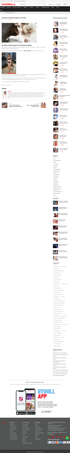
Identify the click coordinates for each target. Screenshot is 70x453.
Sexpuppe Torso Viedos (57, 188)
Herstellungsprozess (7, 85)
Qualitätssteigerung (57, 330)
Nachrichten (56, 172)
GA (15, 450)
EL (13, 450)
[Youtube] (52, 436)
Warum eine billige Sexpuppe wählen (59, 375)
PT (39, 450)
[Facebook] (60, 436)
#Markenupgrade (56, 268)
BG (6, 450)
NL (10, 450)
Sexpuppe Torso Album (57, 186)
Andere (55, 158)
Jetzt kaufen (24, 1)
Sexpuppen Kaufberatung (58, 191)
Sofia (11, 19)
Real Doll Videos (56, 177)
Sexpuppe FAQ (56, 184)
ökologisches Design (57, 345)
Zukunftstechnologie (57, 343)
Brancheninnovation (57, 283)
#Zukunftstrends (56, 277)
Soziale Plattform (56, 337)
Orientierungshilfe (57, 174)
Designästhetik (56, 285)
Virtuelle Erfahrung (57, 339)
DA (9, 450)
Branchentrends (64, 283)
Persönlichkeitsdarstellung (58, 322)
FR (12, 450)
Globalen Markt (62, 296)
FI (11, 450)
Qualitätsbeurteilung (57, 328)
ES (23, 450)
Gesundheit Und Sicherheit (58, 294)
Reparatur (55, 179)
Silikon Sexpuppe (27, 50)
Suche (44, 4)
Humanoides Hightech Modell (58, 305)
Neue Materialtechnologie (58, 320)
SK (22, 450)
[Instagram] (49, 436)
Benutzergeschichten (57, 160)
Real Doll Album (56, 176)
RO (21, 450)
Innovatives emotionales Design (59, 311)
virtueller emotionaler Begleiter (58, 341)
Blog (10, 12)
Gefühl (13, 12)
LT (18, 450)
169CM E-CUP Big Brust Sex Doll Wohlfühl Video (60, 370)
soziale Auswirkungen (57, 335)
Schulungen (64, 330)
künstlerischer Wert (64, 315)
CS (8, 450)
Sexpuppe (7, 12)
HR (7, 450)
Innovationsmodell (56, 307)
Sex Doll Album (56, 181)
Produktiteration (64, 324)
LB (19, 450)
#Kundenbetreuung (57, 266)
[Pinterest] (64, 436)
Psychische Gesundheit (57, 326)
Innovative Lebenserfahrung (58, 309)
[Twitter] (56, 436)
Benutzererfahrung (57, 281)
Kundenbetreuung (56, 315)
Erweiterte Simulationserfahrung (59, 290)
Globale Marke (56, 296)
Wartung (55, 195)
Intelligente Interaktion (57, 313)
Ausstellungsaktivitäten (57, 279)
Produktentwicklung (57, 324)
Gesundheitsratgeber (57, 292)
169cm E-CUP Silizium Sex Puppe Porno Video (60, 373)
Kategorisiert (56, 165)
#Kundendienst (64, 266)
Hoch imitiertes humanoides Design (59, 300)
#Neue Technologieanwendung (58, 270)
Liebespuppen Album (57, 169)
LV (17, 450)
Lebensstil (55, 167)
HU (14, 450)
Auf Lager (9, 7)
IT (16, 450)
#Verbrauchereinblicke (57, 275)
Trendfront (62, 337)
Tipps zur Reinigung (57, 193)
